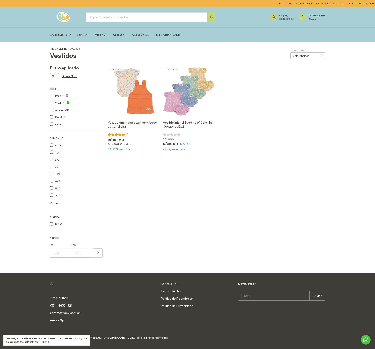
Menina (82, 34)
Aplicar (98, 253)
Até (74, 244)
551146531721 (59, 298)
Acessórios (140, 34)
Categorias (58, 34)
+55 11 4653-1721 (61, 305)
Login (283, 15)
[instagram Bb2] (51, 284)
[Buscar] (211, 17)
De (51, 244)
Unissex (118, 34)
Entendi (45, 341)
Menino (100, 34)
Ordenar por (297, 50)
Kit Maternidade (168, 34)
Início (53, 48)
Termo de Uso (171, 291)
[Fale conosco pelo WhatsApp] (366, 340)
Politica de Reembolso (177, 299)
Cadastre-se (286, 18)
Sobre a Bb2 (169, 284)
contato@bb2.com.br (65, 313)
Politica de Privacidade (177, 306)
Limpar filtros (69, 76)
